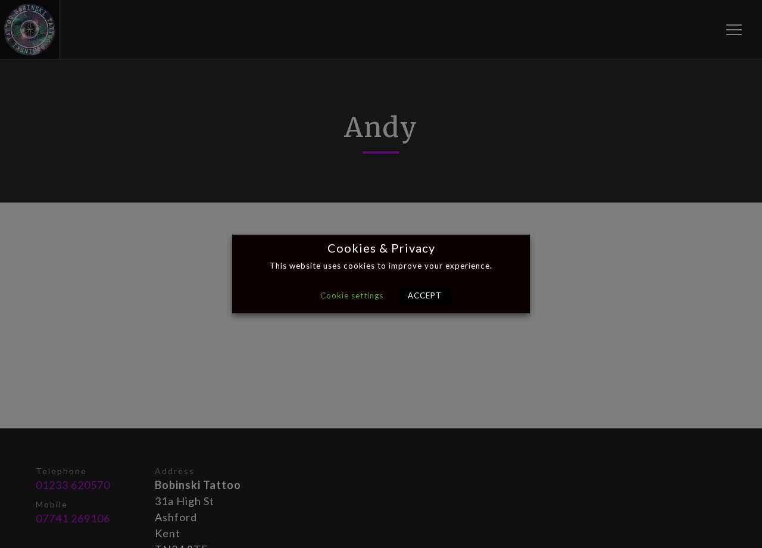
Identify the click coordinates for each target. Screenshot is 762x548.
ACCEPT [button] (425, 295)
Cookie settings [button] (351, 295)
